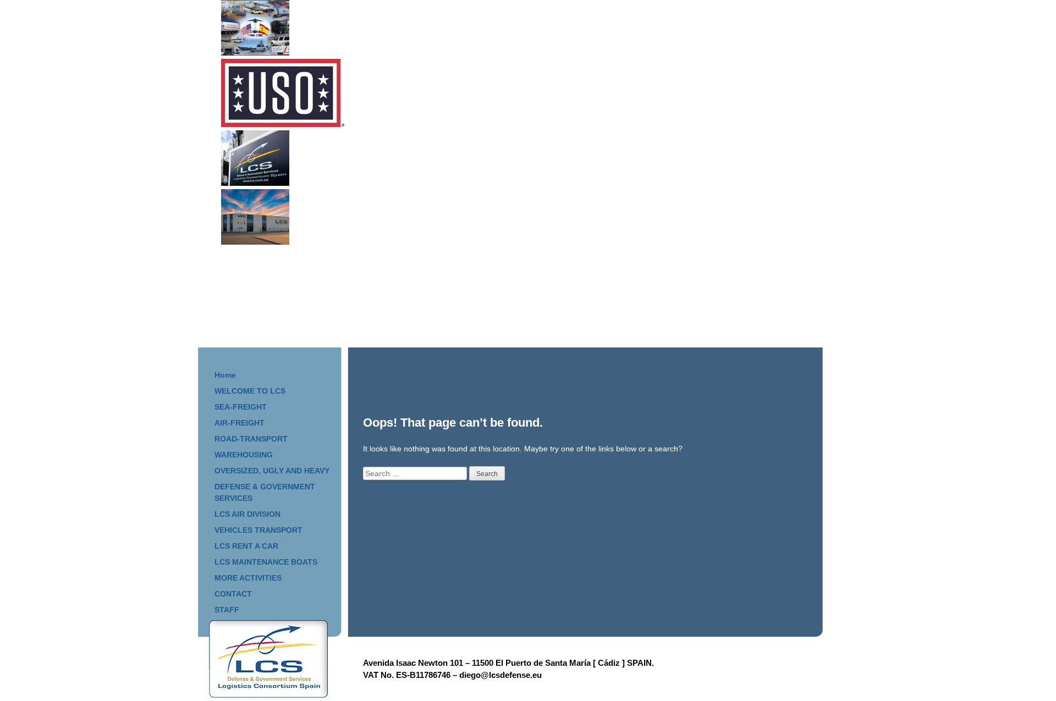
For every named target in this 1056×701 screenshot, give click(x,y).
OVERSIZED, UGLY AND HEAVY (272, 470)
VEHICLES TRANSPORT (258, 530)
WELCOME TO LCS (250, 391)
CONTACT (233, 593)
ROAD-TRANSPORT (251, 438)
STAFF (227, 609)
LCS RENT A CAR (246, 546)
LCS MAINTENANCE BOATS (266, 562)
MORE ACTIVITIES (248, 577)
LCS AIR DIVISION (247, 514)
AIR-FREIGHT (240, 422)
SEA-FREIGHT (241, 406)
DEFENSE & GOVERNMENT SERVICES (265, 492)
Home (225, 375)
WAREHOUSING (244, 454)
